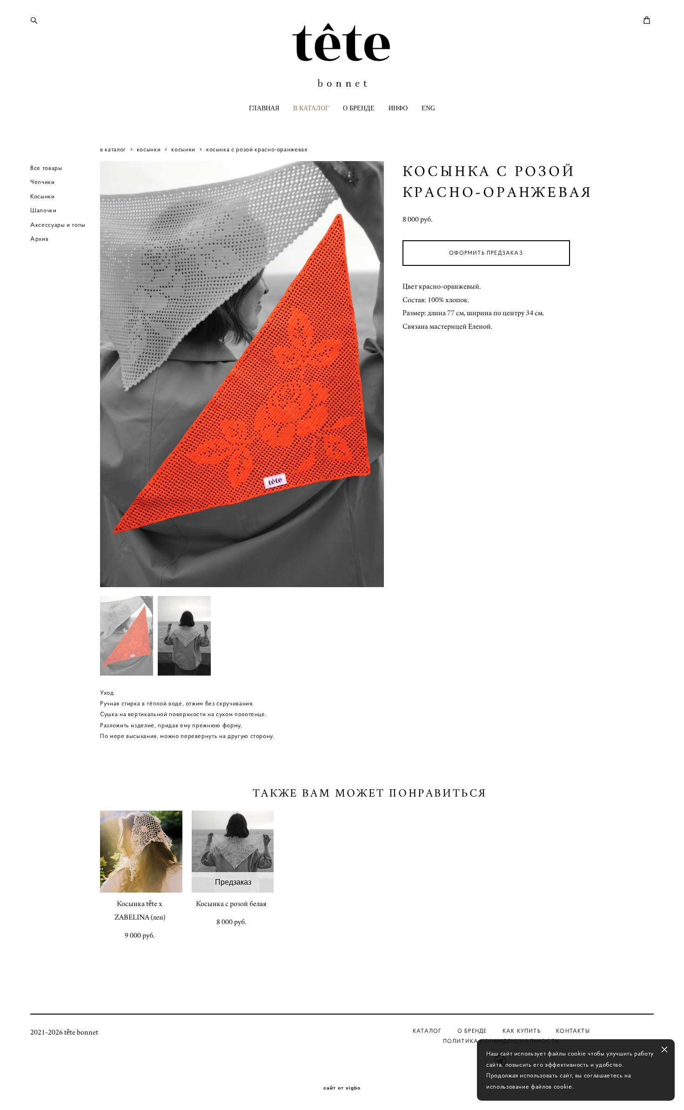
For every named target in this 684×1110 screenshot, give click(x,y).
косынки (149, 149)
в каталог (113, 149)
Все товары (46, 168)
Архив (39, 239)
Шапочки (43, 210)
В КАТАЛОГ (311, 108)
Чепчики (42, 182)
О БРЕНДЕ (359, 108)
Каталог (427, 1030)
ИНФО (398, 108)
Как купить (522, 1030)
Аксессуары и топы (58, 225)
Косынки (42, 196)
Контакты (573, 1030)
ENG (428, 108)
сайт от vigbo (342, 1088)
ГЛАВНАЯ (264, 108)
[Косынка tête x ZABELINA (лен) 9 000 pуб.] (141, 852)
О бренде (472, 1030)
